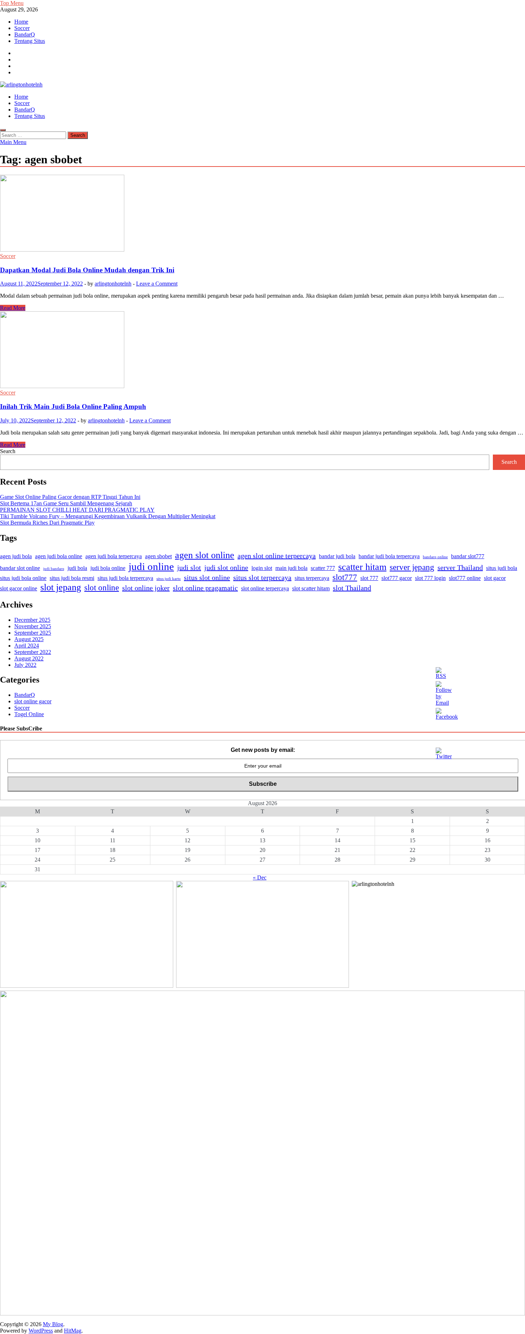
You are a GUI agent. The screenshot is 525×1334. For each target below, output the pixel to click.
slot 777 (369, 578)
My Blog (53, 1324)
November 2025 (32, 626)
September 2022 (32, 652)
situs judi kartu (168, 579)
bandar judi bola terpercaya (389, 556)
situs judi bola (501, 568)
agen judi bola (16, 556)
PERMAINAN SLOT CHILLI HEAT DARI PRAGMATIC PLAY (77, 510)
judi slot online (226, 567)
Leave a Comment (157, 284)
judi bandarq (53, 569)
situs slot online (207, 577)
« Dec (259, 877)
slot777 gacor (396, 578)
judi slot (189, 567)
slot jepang (60, 587)
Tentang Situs (29, 41)
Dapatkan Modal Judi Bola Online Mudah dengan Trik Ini (87, 270)
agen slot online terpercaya (277, 556)
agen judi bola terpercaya (113, 556)
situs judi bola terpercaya (125, 578)
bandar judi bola (337, 556)
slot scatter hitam (311, 588)
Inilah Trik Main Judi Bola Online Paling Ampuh (73, 406)
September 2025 (32, 633)
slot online (101, 587)
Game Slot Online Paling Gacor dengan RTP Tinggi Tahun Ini (70, 497)
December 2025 (32, 620)
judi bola (77, 568)
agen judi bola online (58, 556)
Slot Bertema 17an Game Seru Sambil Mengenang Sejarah (66, 503)
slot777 (344, 577)
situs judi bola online (23, 578)
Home (21, 22)
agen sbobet (158, 556)
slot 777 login (430, 578)
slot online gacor (32, 701)
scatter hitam (362, 567)
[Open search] (3, 130)
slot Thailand (352, 588)
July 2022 (25, 665)
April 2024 (26, 646)
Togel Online (29, 714)
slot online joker (146, 588)
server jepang (412, 567)
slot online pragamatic (205, 588)
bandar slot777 (467, 556)
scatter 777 (323, 568)
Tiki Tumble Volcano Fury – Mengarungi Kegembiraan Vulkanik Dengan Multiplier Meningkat (107, 516)
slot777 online (465, 578)
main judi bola (291, 568)
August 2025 (29, 639)
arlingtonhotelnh (113, 284)
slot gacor (495, 578)
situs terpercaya (312, 578)
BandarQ (24, 34)
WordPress (41, 1331)
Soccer (22, 28)
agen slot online (204, 555)
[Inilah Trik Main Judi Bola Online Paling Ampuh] (262, 350)
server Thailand (460, 567)
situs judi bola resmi (72, 578)
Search (7, 451)
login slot (261, 568)
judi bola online (107, 568)
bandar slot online (20, 568)
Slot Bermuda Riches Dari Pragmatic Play (47, 523)
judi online (151, 566)
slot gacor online (18, 588)
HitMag (72, 1331)
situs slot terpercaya (262, 577)
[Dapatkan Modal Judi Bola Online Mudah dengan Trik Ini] (262, 214)
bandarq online (435, 557)
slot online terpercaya (265, 588)
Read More (12, 308)
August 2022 (29, 658)
